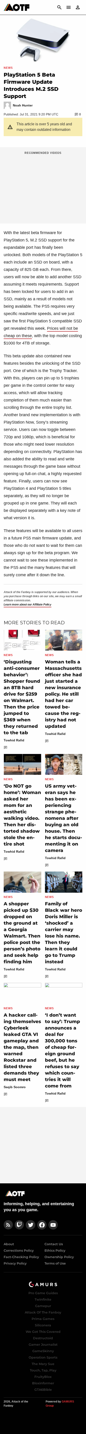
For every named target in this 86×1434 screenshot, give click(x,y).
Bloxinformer (43, 1383)
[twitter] (30, 1225)
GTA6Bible (43, 1390)
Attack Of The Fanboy (43, 1312)
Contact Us (53, 1244)
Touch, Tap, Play (43, 1370)
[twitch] (19, 1225)
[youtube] (53, 1225)
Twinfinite (43, 1299)
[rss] (8, 1225)
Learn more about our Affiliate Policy (27, 604)
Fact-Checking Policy (21, 1257)
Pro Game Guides (43, 1293)
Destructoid (43, 1338)
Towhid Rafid (14, 740)
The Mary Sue (43, 1364)
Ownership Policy (59, 1257)
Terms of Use (55, 1263)
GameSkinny (43, 1351)
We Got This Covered (43, 1332)
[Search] (59, 7)
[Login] (77, 7)
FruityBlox (43, 1377)
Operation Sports (43, 1357)
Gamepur (43, 1306)
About (9, 1244)
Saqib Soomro (15, 1087)
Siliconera (43, 1325)
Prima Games (43, 1319)
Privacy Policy (15, 1263)
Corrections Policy (19, 1250)
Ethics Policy (54, 1250)
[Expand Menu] (68, 7)
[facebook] (42, 1225)
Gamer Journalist (43, 1344)
